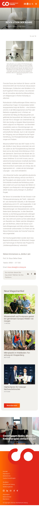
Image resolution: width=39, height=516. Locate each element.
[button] (7, 57)
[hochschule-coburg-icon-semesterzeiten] (27, 3)
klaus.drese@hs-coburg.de (16, 267)
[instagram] (4, 491)
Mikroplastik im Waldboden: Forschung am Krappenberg (17, 354)
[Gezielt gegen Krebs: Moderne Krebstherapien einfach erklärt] (19, 431)
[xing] (17, 491)
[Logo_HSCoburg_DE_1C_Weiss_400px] (10, 3)
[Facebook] (31, 274)
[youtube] (10, 491)
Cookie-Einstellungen (9, 478)
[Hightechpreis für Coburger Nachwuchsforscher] (19, 374)
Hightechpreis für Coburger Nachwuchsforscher (15, 388)
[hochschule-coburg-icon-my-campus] (25, 4)
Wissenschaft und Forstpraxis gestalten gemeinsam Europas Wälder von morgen (19, 318)
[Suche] (32, 4)
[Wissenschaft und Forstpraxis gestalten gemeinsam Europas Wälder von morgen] (19, 304)
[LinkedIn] (28, 274)
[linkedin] (7, 491)
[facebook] (14, 491)
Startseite (9, 26)
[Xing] (35, 274)
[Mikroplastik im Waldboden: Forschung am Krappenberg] (19, 340)
